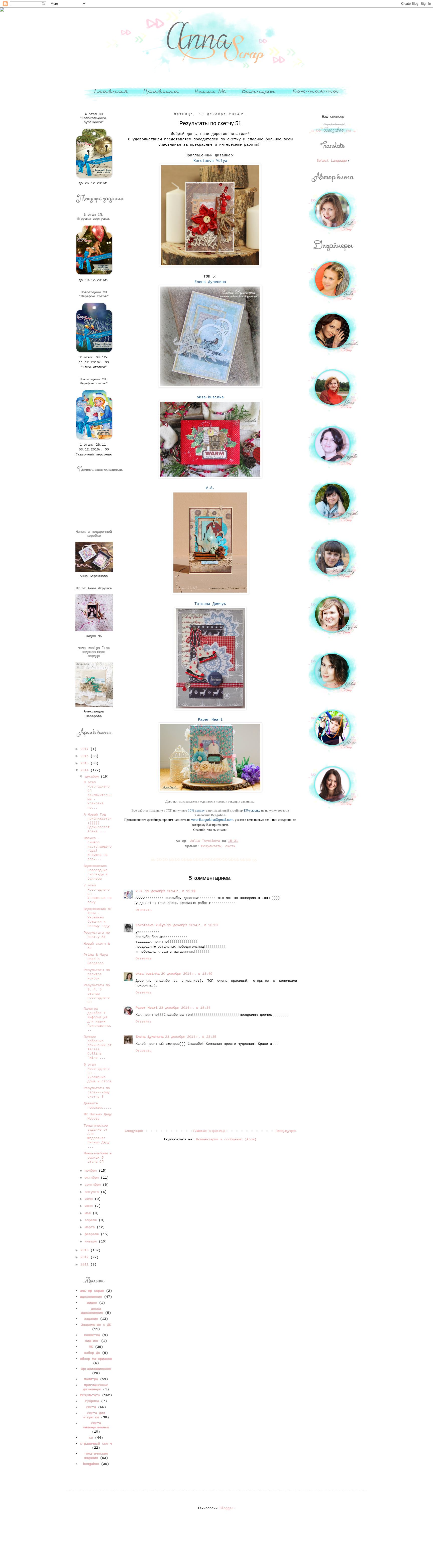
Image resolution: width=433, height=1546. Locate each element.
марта (91, 1227)
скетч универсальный (96, 1425)
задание (91, 1319)
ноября (92, 1171)
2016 (85, 756)
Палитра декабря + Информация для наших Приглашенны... (98, 1019)
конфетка (92, 1335)
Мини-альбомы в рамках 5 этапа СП (98, 1157)
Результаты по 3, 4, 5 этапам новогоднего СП (97, 993)
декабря (93, 777)
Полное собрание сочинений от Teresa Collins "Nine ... (98, 1047)
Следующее (134, 1131)
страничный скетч (96, 1444)
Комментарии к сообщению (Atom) (226, 1139)
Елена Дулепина (150, 1037)
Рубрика (92, 1401)
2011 (85, 1264)
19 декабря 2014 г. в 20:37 (192, 925)
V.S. (140, 891)
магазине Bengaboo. (211, 815)
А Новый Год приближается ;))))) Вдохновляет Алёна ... (98, 823)
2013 (85, 1250)
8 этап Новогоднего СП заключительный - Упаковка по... (98, 795)
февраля (93, 1234)
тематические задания (96, 1456)
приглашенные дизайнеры (95, 1387)
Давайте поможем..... (98, 1105)
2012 (85, 1257)
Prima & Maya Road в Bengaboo (96, 959)
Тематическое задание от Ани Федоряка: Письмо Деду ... (97, 1136)
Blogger (227, 1508)
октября (93, 1178)
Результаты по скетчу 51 (97, 935)
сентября (94, 1185)
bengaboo (91, 1464)
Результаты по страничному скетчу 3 (97, 1092)
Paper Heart (147, 1008)
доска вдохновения (92, 1311)
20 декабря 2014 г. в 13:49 (186, 974)
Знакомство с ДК (96, 1325)
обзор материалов (96, 1359)
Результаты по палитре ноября (97, 974)
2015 (85, 763)
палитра (91, 1379)
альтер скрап (92, 1291)
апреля (92, 1220)
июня (90, 1206)
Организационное (96, 1369)
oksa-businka (148, 974)
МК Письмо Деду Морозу (98, 1116)
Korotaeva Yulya (151, 925)
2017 (85, 749)
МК (91, 1347)
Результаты (211, 846)
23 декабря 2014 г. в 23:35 (190, 1037)
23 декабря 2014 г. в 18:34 (184, 1008)
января (92, 1241)
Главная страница (209, 1131)
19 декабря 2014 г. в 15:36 (170, 891)
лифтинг (92, 1341)
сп (91, 1438)
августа (93, 1192)
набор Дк (92, 1353)
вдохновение (91, 1297)
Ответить (144, 910)
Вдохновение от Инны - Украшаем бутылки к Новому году (98, 917)
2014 (85, 770)
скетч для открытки (94, 1415)
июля (90, 1199)
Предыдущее (286, 1131)
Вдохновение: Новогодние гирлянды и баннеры (96, 872)
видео (92, 1303)
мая (89, 1213)
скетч (230, 846)
